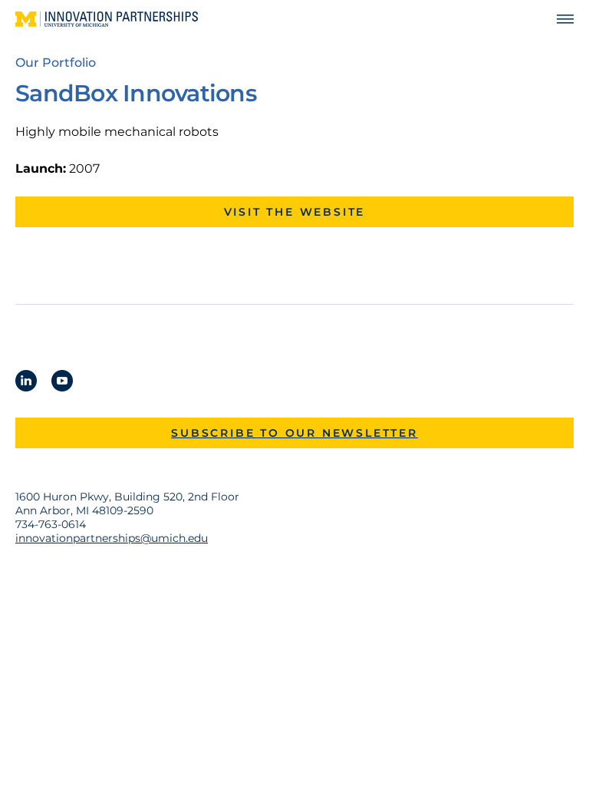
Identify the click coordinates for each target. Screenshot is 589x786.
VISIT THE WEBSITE (295, 212)
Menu (558, 19)
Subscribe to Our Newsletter (294, 433)
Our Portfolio (55, 62)
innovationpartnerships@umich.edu (111, 538)
